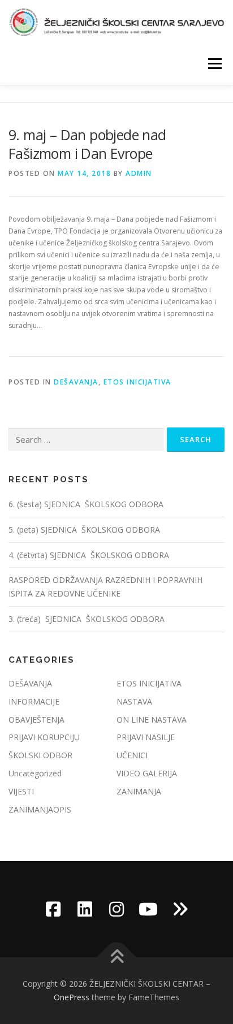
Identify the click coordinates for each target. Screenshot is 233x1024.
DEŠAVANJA (76, 382)
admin (139, 173)
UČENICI (132, 755)
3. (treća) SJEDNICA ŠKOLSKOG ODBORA (86, 618)
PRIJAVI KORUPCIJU (44, 737)
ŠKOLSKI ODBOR (40, 755)
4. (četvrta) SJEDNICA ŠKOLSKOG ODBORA (89, 555)
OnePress (71, 997)
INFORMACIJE (33, 701)
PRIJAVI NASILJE (145, 737)
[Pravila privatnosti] (179, 909)
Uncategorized (35, 773)
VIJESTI (21, 791)
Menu (214, 63)
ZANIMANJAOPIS (39, 809)
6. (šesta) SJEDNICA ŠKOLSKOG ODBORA (87, 504)
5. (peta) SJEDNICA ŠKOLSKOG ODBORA (85, 529)
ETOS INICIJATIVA (137, 382)
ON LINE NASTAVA (151, 719)
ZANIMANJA (138, 791)
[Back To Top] (117, 957)
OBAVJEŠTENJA (36, 719)
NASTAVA (134, 701)
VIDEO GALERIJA (146, 773)
